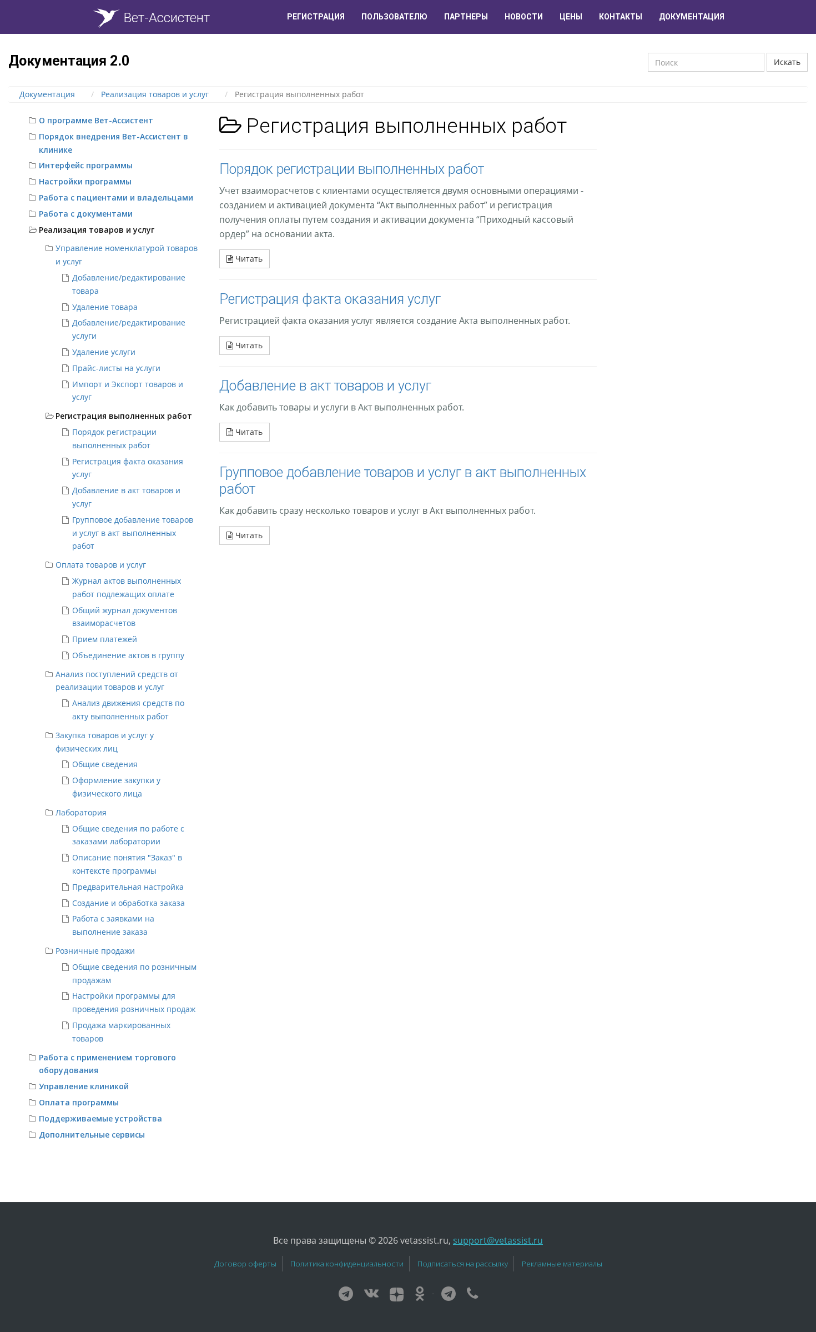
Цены (571, 16)
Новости (524, 16)
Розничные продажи (95, 950)
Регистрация (316, 16)
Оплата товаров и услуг (101, 564)
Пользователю (394, 16)
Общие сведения (105, 764)
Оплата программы (79, 1102)
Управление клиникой (84, 1086)
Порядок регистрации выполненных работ (351, 169)
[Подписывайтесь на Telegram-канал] (345, 1292)
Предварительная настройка (128, 887)
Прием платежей (104, 639)
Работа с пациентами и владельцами (116, 197)
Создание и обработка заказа (128, 903)
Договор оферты (245, 1264)
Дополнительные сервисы (92, 1134)
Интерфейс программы (86, 165)
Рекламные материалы (562, 1264)
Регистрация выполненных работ (124, 415)
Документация (691, 16)
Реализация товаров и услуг (96, 229)
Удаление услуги (103, 352)
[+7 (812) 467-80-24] (472, 1292)
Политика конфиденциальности (347, 1264)
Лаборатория (81, 812)
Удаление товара (105, 307)
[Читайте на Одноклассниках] (420, 1292)
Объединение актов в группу (128, 655)
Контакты (620, 16)
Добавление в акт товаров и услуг (325, 386)
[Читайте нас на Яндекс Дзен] (396, 1292)
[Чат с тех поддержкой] (448, 1292)
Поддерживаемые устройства (100, 1118)
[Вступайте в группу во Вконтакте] (371, 1292)
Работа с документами (86, 213)
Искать (787, 62)
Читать (248, 258)
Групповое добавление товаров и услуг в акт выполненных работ (132, 533)
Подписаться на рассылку (462, 1264)
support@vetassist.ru (498, 1240)
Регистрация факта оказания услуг (330, 299)
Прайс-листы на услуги (116, 368)
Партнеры (466, 16)
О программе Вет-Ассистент (96, 120)
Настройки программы (85, 181)
